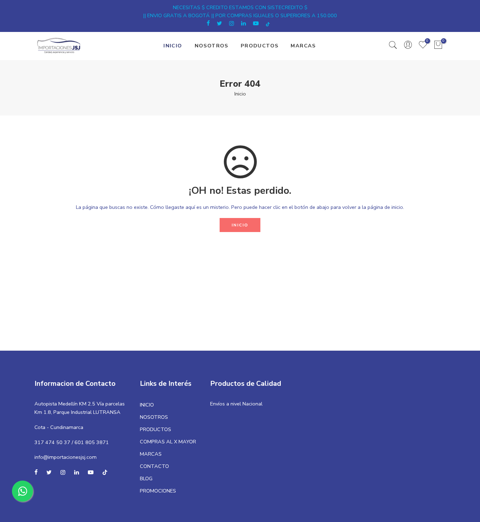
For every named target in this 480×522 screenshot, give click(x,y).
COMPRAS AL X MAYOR (168, 441)
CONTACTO (154, 466)
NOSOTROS (211, 45)
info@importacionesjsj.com (65, 457)
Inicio (240, 93)
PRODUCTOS (260, 45)
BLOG (146, 478)
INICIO (172, 45)
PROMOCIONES (158, 490)
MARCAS (303, 45)
